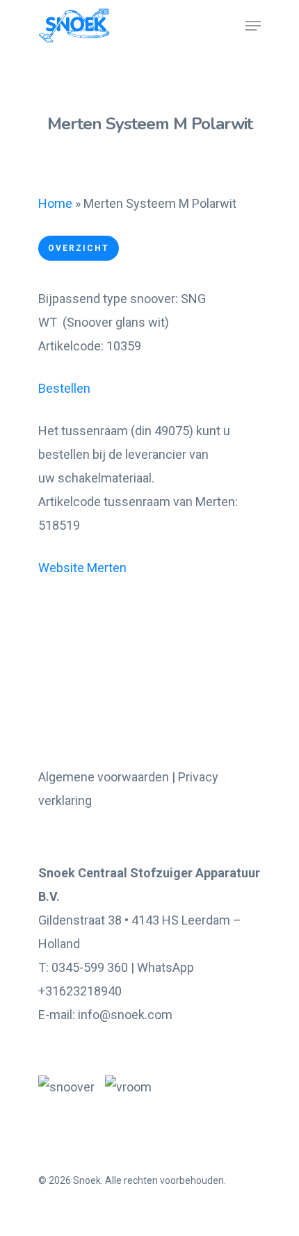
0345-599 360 (89, 967)
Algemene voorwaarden (103, 777)
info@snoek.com (125, 1014)
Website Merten (82, 567)
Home (55, 203)
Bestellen (64, 388)
